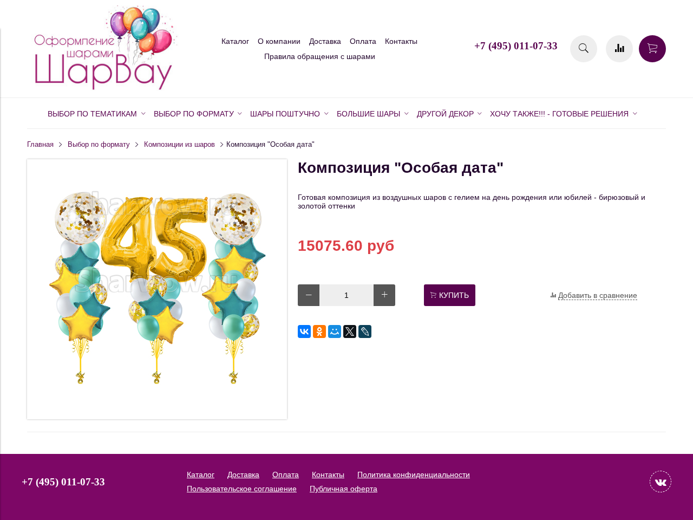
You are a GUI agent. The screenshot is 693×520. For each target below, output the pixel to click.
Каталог (235, 41)
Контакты (401, 41)
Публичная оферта (343, 488)
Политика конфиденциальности (413, 474)
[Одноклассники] (319, 331)
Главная (40, 144)
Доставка (325, 41)
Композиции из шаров (179, 144)
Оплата (363, 41)
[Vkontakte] (660, 481)
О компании (279, 41)
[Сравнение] (619, 48)
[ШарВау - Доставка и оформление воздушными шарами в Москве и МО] (103, 88)
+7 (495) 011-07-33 (516, 45)
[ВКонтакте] (304, 331)
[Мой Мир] (334, 331)
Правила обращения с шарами (319, 56)
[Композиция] (157, 416)
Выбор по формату (99, 144)
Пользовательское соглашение (242, 488)
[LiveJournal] (364, 331)
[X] (349, 331)
